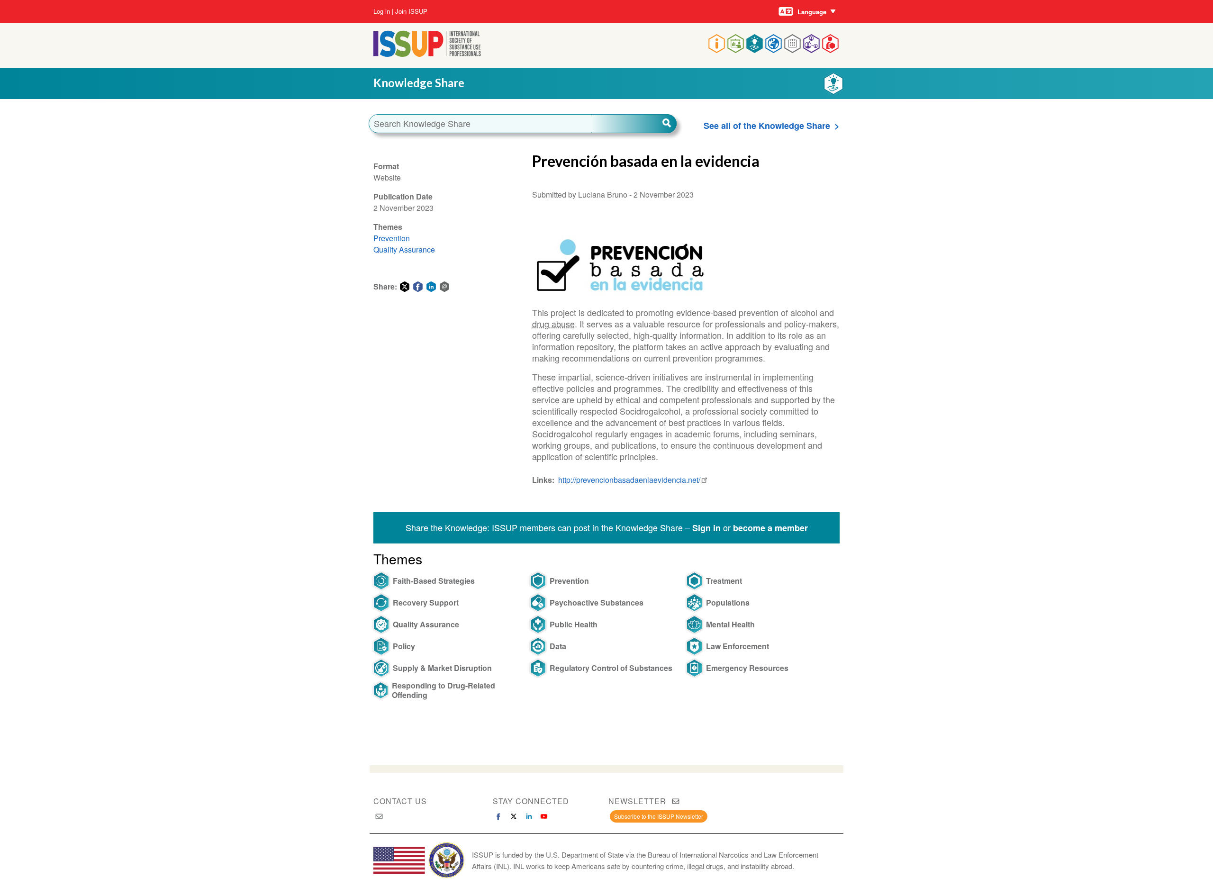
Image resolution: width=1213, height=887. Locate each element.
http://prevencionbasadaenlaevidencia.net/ (629, 479)
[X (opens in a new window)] (513, 816)
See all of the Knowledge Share (767, 125)
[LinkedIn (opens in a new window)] (528, 816)
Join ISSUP (411, 11)
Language (811, 11)
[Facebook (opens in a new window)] (498, 816)
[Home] (427, 53)
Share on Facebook (418, 286)
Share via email (444, 286)
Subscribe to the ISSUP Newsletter (658, 816)
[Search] (634, 123)
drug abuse (553, 323)
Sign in (706, 528)
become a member (770, 528)
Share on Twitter (404, 286)
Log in (381, 11)
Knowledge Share (418, 83)
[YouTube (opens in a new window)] (544, 816)
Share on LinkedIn (431, 286)
